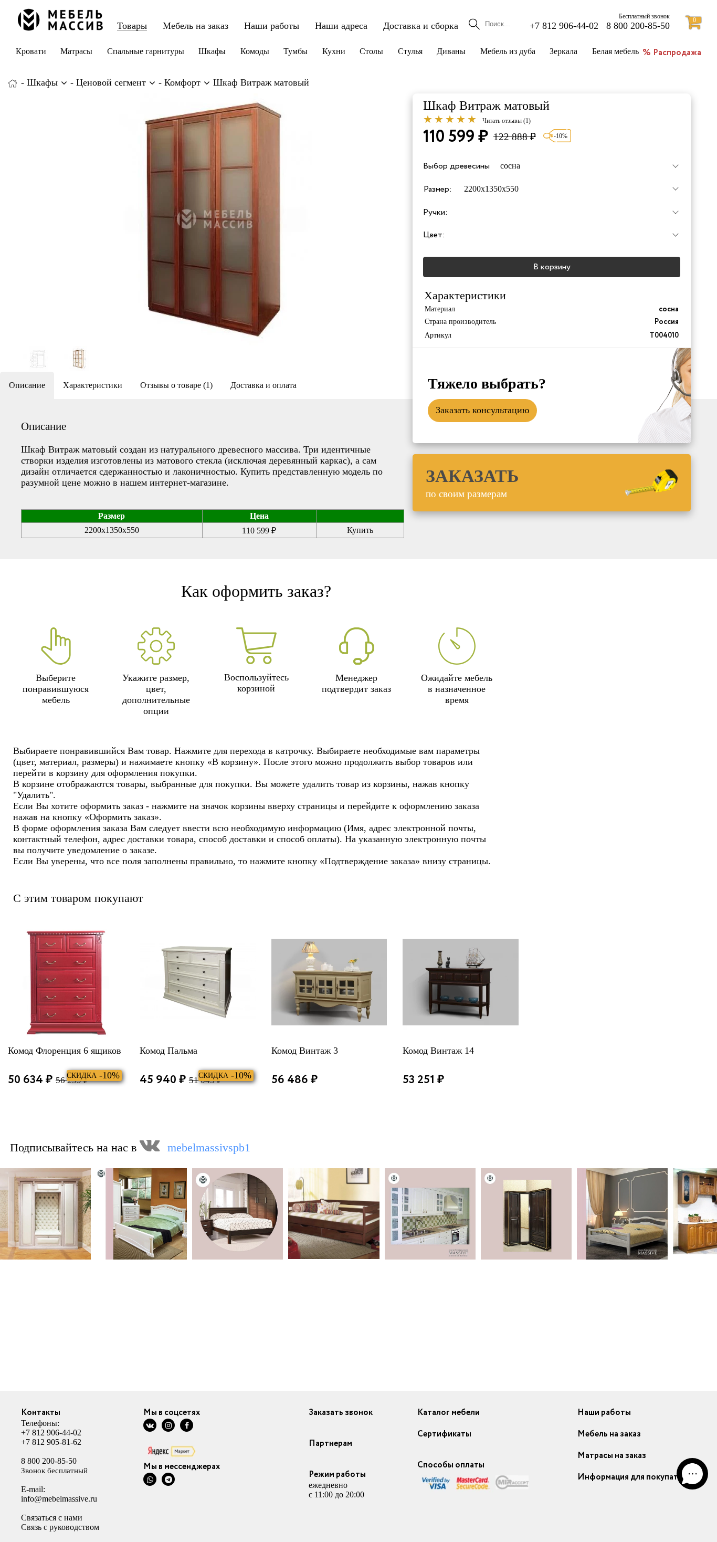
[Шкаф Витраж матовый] (215, 219)
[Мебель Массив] (12, 82)
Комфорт (182, 82)
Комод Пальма (168, 1050)
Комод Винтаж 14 (438, 1050)
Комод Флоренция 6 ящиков (64, 1050)
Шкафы (42, 82)
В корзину (552, 267)
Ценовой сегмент (111, 82)
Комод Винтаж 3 (304, 1050)
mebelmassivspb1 (208, 1147)
